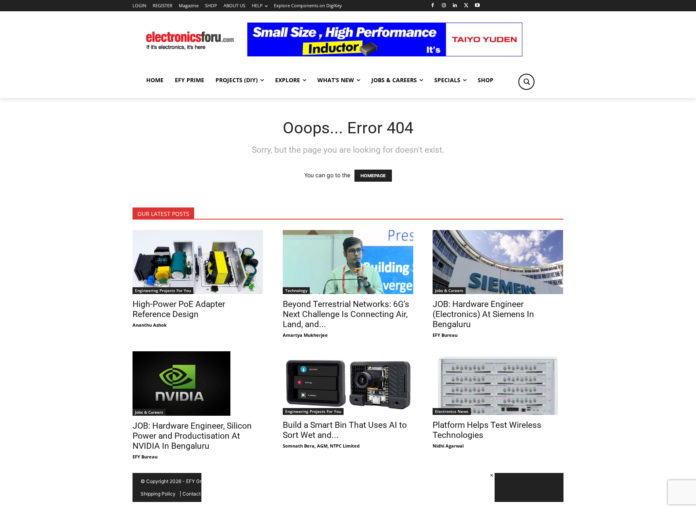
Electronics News (451, 411)
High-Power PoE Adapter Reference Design (179, 309)
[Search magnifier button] (526, 82)
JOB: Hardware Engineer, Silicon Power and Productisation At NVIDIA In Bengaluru (192, 436)
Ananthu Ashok (150, 325)
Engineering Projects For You (163, 290)
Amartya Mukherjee (305, 335)
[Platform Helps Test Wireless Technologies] (498, 383)
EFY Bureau (445, 335)
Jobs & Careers (449, 290)
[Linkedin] (455, 5)
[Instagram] (443, 5)
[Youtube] (477, 5)
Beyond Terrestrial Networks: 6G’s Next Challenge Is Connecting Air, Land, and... (346, 314)
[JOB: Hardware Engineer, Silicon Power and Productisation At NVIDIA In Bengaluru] (198, 383)
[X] (466, 5)
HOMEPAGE (373, 175)
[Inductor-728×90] (384, 54)
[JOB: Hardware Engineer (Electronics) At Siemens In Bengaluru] (498, 262)
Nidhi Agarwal (448, 446)
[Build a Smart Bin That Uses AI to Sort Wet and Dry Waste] (348, 383)
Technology (296, 290)
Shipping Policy (158, 494)
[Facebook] (432, 5)
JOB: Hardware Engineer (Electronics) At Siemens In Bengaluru (483, 314)
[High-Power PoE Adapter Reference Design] (198, 262)
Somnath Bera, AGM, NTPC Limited (321, 446)
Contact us (194, 494)
